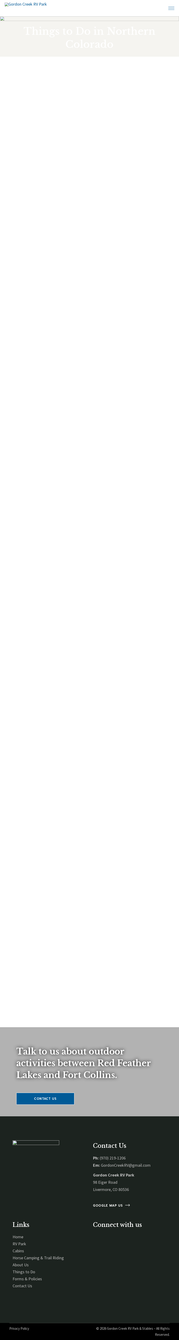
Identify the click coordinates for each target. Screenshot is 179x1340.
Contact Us (22, 1285)
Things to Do (24, 1271)
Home (18, 1236)
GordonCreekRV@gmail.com (126, 1165)
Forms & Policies (27, 1278)
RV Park (19, 1243)
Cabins (18, 1250)
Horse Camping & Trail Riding (38, 1257)
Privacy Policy (19, 1328)
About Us (21, 1264)
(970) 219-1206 (113, 1158)
